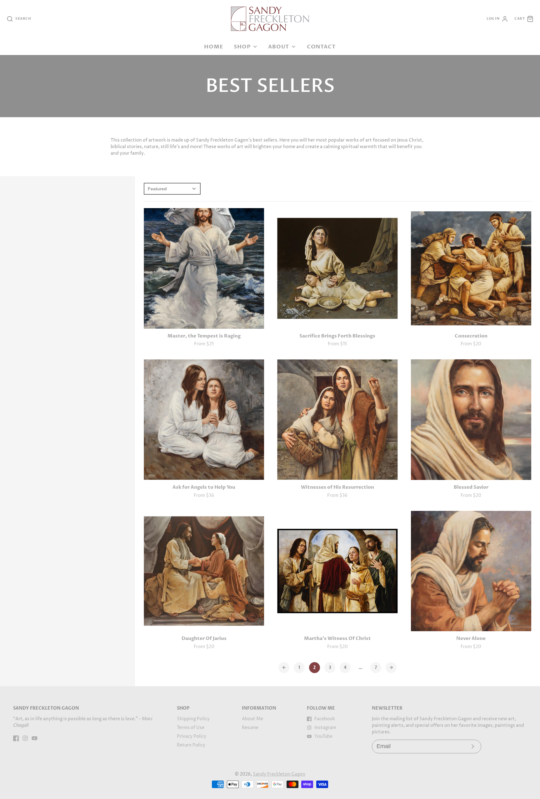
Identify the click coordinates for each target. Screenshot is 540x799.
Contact (321, 46)
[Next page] (391, 667)
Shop (242, 46)
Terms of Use (190, 728)
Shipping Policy (193, 719)
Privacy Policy (191, 736)
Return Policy (191, 745)
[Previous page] (283, 667)
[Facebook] (16, 738)
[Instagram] (25, 738)
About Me (252, 719)
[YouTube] (35, 738)
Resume (250, 728)
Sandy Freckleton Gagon (279, 774)
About (278, 46)
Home (213, 46)
